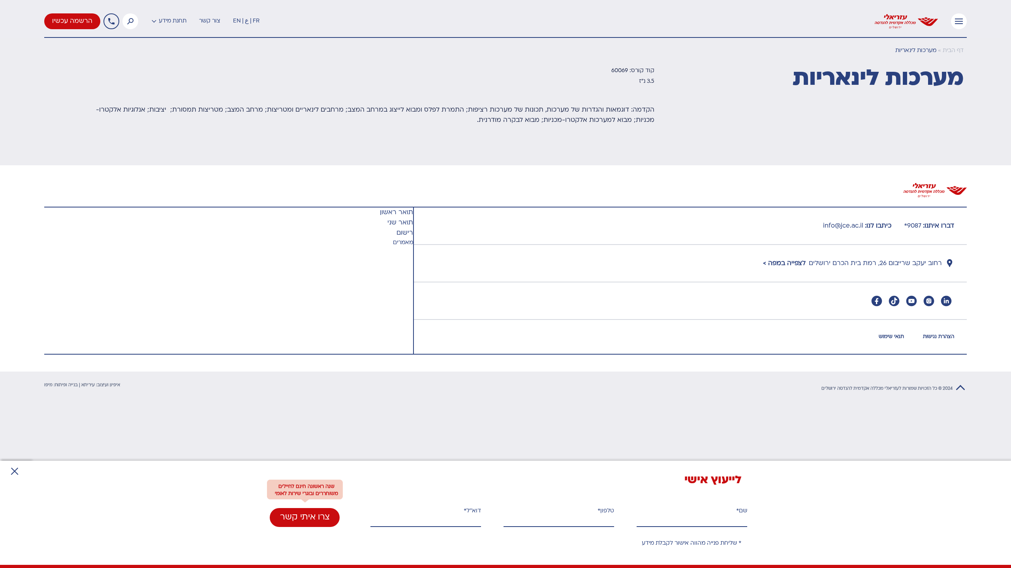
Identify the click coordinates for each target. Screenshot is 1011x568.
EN (237, 21)
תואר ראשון (396, 212)
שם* (741, 511)
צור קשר (209, 21)
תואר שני (400, 223)
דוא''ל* (472, 511)
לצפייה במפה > (784, 263)
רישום (405, 233)
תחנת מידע (172, 21)
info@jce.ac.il (843, 226)
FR (256, 21)
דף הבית (953, 50)
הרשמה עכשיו (72, 21)
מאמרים (403, 242)
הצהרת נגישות (938, 336)
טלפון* (606, 511)
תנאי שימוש (891, 336)
